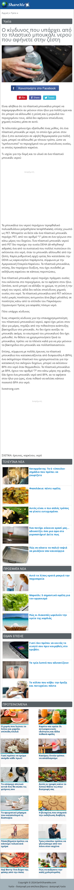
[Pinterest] (21, 97)
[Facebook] (37, 87)
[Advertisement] (29, 194)
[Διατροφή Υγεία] (15, 7)
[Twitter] (49, 97)
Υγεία (13, 13)
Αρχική (5, 13)
